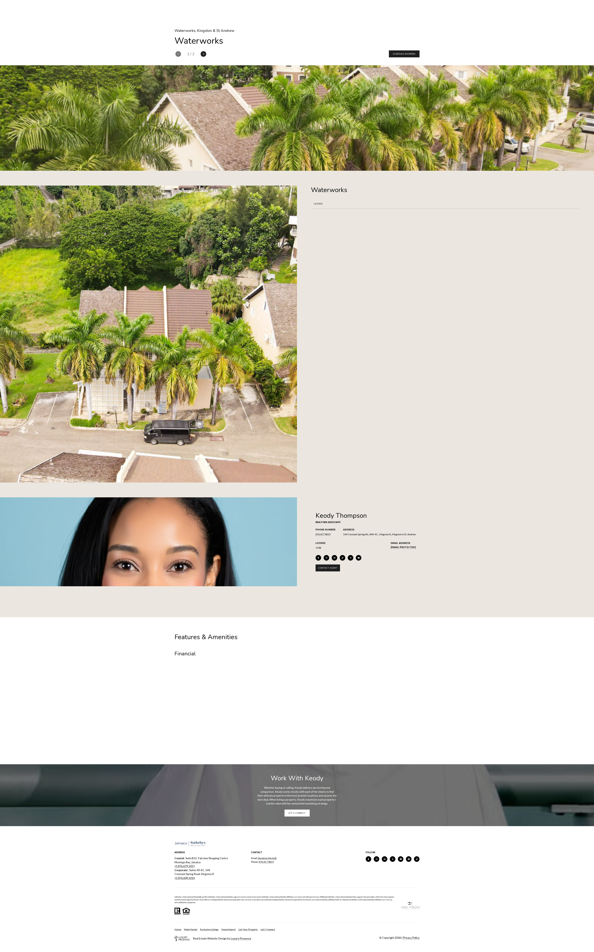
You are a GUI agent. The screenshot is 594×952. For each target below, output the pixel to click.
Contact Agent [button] (327, 568)
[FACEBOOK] (318, 558)
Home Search (228, 929)
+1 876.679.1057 (184, 866)
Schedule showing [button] (404, 54)
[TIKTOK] (342, 558)
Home (177, 929)
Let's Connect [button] (297, 813)
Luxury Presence (241, 938)
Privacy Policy (411, 937)
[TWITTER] (350, 558)
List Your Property (248, 929)
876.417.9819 (323, 534)
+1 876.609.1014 (184, 878)
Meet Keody (190, 929)
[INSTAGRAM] (326, 558)
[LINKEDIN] (334, 558)
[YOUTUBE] (358, 558)
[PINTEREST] (408, 859)
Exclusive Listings (209, 929)
